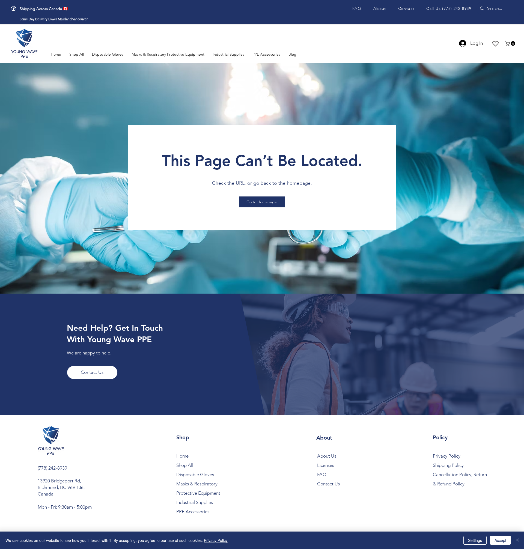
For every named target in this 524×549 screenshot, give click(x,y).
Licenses (325, 465)
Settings (475, 540)
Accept (500, 540)
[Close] (517, 540)
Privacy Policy (216, 540)
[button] (510, 43)
